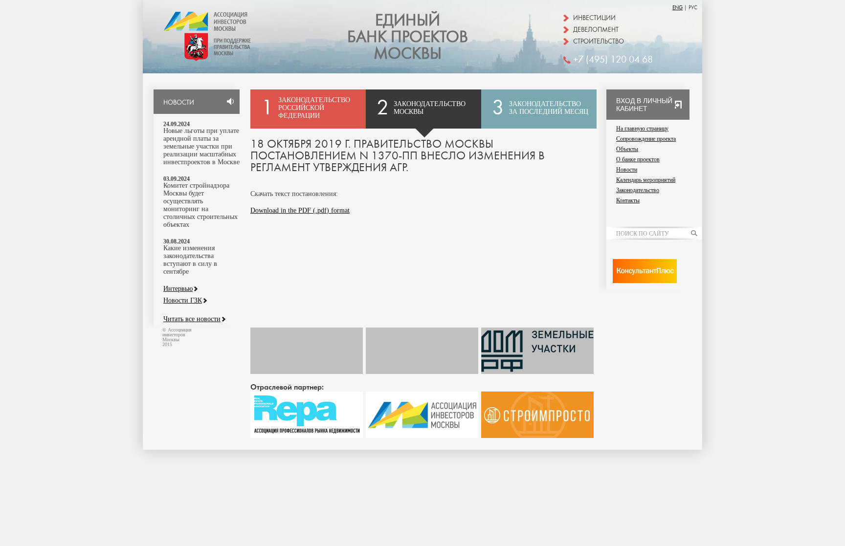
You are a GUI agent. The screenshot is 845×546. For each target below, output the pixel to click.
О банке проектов (638, 159)
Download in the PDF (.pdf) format (300, 210)
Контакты (628, 200)
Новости (626, 169)
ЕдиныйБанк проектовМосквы (407, 37)
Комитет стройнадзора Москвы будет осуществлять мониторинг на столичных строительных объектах (200, 205)
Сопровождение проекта (646, 138)
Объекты (627, 149)
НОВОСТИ (178, 102)
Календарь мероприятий (645, 179)
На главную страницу (642, 128)
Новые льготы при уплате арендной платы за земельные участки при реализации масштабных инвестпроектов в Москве (201, 146)
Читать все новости (192, 319)
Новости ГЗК (182, 300)
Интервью (178, 288)
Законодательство (637, 190)
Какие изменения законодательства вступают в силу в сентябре (190, 259)
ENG (677, 7)
